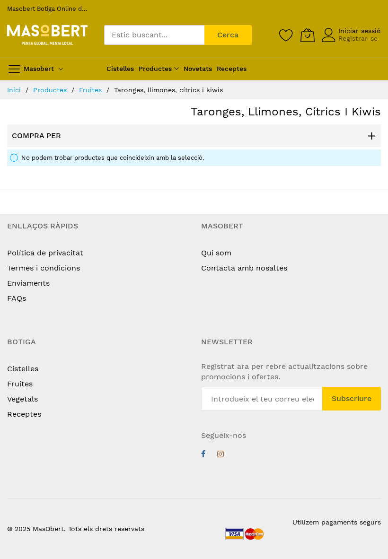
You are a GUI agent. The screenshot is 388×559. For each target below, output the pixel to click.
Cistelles (22, 368)
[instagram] (220, 455)
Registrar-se (358, 38)
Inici (15, 90)
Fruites (91, 90)
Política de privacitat (45, 252)
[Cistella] (307, 35)
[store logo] (47, 35)
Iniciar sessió (359, 31)
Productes (51, 90)
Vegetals (22, 398)
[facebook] (203, 455)
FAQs (16, 298)
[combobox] (154, 35)
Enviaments (28, 283)
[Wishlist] (286, 35)
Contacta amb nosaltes (244, 267)
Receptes (24, 414)
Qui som (216, 252)
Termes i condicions (43, 267)
